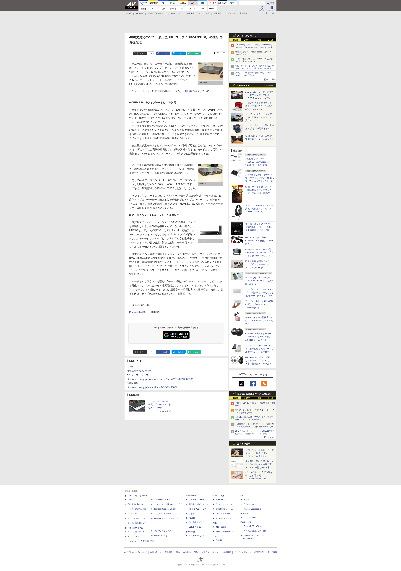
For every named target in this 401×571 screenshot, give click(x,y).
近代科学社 (190, 532)
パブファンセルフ (251, 517)
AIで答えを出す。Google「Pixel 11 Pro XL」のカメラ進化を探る (259, 280)
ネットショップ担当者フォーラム (168, 504)
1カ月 (270, 40)
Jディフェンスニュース (226, 504)
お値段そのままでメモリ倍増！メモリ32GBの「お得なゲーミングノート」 (259, 106)
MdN (215, 523)
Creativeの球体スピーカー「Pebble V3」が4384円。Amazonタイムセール (258, 336)
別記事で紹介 (191, 91)
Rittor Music (191, 496)
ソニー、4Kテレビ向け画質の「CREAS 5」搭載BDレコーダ (159, 404)
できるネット (133, 536)
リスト (151, 53)
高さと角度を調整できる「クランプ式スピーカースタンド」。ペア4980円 (259, 264)
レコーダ (140, 13)
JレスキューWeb (223, 514)
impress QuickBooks (252, 509)
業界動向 (217, 13)
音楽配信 (243, 13)
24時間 (247, 40)
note (196, 53)
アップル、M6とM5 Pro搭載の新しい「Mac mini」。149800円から (259, 304)
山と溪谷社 (190, 518)
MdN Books (221, 527)
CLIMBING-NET (195, 527)
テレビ (129, 13)
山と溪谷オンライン (197, 522)
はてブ (180, 53)
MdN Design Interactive (226, 532)
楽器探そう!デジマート (198, 504)
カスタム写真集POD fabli (255, 531)
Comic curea (249, 504)
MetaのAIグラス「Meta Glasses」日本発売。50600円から (259, 240)
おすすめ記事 (243, 443)
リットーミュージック (198, 499)
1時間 (235, 40)
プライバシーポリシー (210, 552)
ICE (242, 496)
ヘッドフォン (176, 13)
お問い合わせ (155, 552)
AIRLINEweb (221, 499)
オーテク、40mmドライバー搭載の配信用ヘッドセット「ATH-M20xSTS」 (259, 208)
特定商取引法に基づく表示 (265, 552)
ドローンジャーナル (136, 518)
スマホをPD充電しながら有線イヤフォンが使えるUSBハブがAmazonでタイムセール (259, 178)
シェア (165, 53)
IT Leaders (132, 514)
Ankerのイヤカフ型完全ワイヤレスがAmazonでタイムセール (259, 320)
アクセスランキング (247, 35)
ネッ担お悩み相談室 (136, 523)
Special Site (243, 85)
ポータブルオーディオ (157, 13)
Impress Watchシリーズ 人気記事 (254, 394)
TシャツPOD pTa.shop (254, 526)
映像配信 (190, 13)
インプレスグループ (242, 552)
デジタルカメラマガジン (138, 532)
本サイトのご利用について (135, 552)
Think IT (131, 499)
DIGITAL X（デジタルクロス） (167, 518)
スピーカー (230, 13)
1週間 (258, 40)
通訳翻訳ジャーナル (224, 509)
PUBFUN (244, 514)
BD (200, 13)
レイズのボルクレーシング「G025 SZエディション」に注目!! (259, 117)
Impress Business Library (165, 509)
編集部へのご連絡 (190, 552)
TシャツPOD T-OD (197, 509)
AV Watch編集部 (139, 312)
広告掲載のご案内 (172, 552)
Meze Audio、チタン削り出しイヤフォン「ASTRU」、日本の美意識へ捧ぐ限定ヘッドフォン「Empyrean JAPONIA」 (259, 363)
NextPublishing (160, 535)
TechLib (219, 540)
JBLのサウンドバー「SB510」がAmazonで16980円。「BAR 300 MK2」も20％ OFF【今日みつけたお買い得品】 (254, 47)
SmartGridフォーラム (163, 499)
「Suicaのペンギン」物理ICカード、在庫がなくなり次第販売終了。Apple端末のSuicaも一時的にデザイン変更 (255, 426)
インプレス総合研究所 (137, 509)
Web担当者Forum (135, 504)
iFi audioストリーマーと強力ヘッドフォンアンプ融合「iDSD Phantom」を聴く (259, 95)
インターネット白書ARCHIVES (141, 541)
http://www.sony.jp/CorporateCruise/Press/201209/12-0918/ (160, 379)
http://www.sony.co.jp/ (139, 371)
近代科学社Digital (196, 535)
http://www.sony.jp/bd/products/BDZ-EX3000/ (152, 387)
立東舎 (191, 514)
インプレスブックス (162, 531)
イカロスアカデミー (224, 518)
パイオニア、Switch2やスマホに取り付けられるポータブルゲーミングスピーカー (259, 348)
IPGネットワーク (247, 522)
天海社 (246, 499)
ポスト (142, 53)
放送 (208, 13)
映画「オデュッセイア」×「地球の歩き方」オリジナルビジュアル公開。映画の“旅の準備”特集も (254, 68)
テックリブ (217, 536)
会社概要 (227, 552)
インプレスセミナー (162, 514)
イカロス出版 (218, 496)
